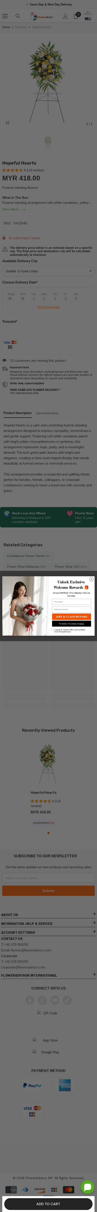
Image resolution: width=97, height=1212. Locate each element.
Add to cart (48, 1204)
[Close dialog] (92, 579)
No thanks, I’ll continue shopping (71, 623)
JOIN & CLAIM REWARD (71, 616)
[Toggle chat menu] (87, 1187)
